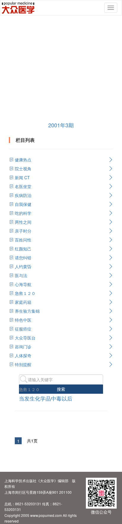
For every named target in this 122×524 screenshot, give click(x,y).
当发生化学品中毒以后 (45, 398)
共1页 (32, 441)
